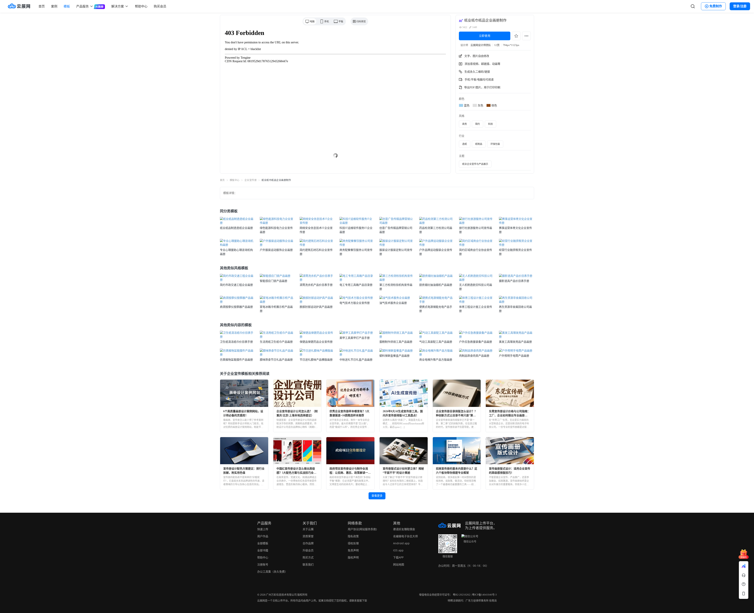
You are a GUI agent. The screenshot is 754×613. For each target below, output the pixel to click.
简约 (477, 124)
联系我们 (308, 564)
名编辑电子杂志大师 (405, 536)
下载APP (398, 557)
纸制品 (478, 144)
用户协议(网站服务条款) (362, 529)
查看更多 (377, 495)
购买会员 (160, 6)
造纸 (464, 144)
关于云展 (308, 529)
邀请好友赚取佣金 (404, 529)
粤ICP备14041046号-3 (484, 594)
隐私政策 (353, 536)
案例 (54, 6)
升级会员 (308, 550)
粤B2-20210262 (461, 594)
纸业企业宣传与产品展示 (475, 164)
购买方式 (308, 557)
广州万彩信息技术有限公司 (281, 594)
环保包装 (495, 144)
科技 (490, 124)
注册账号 (262, 564)
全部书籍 (262, 550)
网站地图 (398, 564)
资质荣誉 (308, 536)
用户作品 (262, 536)
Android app (401, 543)
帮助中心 (141, 6)
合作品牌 (308, 543)
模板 (67, 6)
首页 (41, 6)
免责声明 (353, 550)
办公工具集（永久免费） (272, 571)
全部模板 (262, 543)
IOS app (398, 550)
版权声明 (353, 557)
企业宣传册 (250, 180)
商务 (464, 124)
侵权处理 (353, 543)
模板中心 (235, 180)
